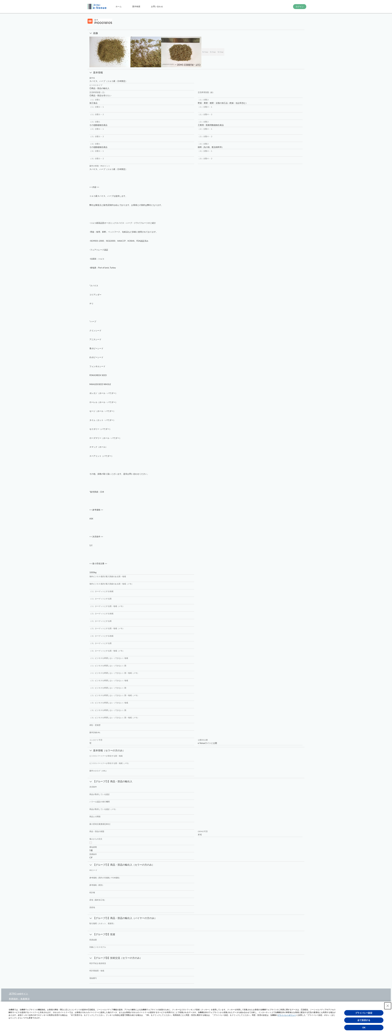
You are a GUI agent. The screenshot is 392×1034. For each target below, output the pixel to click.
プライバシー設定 (363, 1013)
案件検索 (136, 6)
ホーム (119, 6)
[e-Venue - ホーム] (97, 6)
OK (364, 1027)
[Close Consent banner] (387, 1005)
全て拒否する (363, 1020)
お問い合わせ (157, 6)
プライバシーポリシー (287, 1015)
